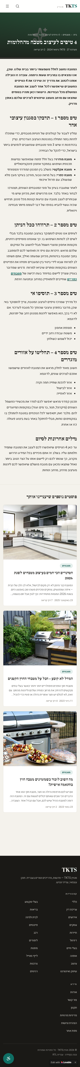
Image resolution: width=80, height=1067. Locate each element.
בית (75, 34)
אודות (73, 992)
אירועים (72, 917)
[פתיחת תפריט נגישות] (8, 1058)
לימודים (33, 940)
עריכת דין (71, 910)
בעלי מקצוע (31, 902)
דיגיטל (73, 940)
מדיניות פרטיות (68, 1015)
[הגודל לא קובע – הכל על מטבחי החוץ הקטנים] (40, 638)
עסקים (73, 925)
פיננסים (33, 925)
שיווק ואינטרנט (68, 971)
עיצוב (74, 964)
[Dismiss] (75, 1062)
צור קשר (72, 1000)
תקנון (74, 1008)
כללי (74, 902)
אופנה (73, 956)
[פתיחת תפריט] (7, 6)
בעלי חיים (72, 948)
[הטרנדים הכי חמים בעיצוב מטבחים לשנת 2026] (40, 532)
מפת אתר (71, 1031)
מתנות (34, 948)
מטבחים (66, 34)
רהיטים (34, 971)
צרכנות (34, 964)
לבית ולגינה (31, 917)
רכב (36, 933)
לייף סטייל (32, 956)
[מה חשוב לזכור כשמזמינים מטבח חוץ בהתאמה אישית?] (40, 738)
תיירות (73, 933)
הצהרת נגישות (69, 1023)
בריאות (34, 910)
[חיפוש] (17, 6)
